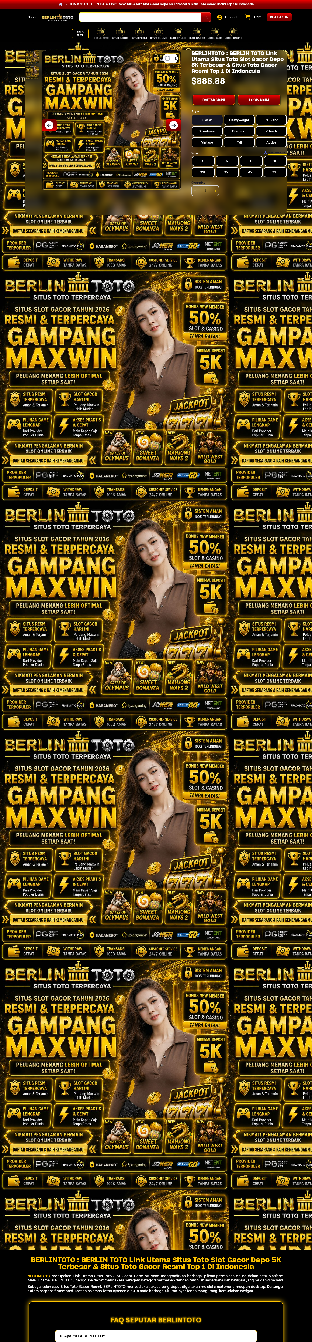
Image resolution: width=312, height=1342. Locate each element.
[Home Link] (57, 17)
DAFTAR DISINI (213, 100)
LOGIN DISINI (259, 100)
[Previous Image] (49, 125)
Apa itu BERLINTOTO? (84, 1336)
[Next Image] (173, 125)
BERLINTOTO (39, 1276)
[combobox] (140, 17)
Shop (32, 17)
